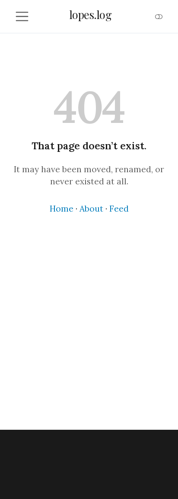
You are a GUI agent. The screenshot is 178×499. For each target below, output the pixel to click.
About (91, 208)
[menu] (22, 16)
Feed (119, 208)
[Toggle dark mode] (159, 16)
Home (61, 208)
